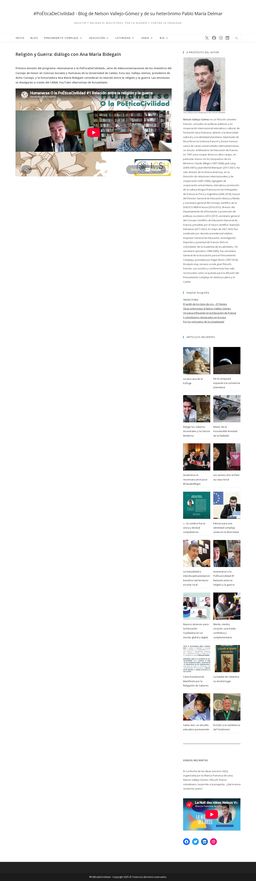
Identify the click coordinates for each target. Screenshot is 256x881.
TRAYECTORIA (190, 299)
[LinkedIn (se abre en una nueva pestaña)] (227, 38)
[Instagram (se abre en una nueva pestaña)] (221, 38)
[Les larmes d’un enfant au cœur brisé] (226, 456)
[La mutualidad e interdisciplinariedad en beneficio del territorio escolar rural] (196, 553)
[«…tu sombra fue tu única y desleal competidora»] (196, 505)
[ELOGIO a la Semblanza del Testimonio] (226, 707)
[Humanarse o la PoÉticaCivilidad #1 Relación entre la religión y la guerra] (226, 553)
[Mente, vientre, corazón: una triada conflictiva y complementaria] (226, 606)
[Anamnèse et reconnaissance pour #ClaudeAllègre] (196, 456)
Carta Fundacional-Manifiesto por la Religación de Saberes (196, 681)
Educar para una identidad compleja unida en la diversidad (226, 528)
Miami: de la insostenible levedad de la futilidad (225, 431)
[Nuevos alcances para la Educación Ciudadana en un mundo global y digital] (196, 606)
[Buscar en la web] (236, 38)
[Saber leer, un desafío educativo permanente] (196, 707)
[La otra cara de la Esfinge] (196, 360)
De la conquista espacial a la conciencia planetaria (226, 383)
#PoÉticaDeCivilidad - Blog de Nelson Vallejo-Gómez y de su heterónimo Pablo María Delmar (128, 13)
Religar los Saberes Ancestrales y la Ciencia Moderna (196, 431)
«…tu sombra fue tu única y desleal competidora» (194, 528)
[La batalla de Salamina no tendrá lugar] (226, 658)
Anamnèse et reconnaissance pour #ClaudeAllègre (195, 479)
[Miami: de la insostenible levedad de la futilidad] (226, 408)
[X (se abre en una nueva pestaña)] (206, 38)
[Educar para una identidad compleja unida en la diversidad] (226, 505)
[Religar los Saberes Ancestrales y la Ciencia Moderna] (196, 408)
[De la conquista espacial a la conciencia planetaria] (226, 360)
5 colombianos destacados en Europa (204, 317)
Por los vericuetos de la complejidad (203, 321)
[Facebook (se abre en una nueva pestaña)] (214, 38)
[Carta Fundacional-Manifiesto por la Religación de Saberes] (196, 658)
